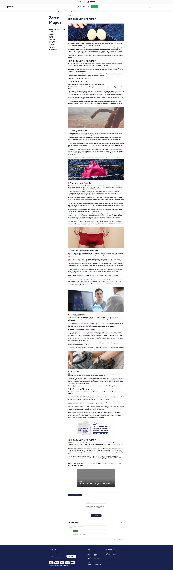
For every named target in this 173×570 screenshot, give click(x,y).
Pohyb (89, 555)
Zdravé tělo (96, 557)
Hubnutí (95, 554)
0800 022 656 (98, 564)
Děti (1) (51, 31)
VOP (113, 553)
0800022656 (92, 1)
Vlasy (95, 553)
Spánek (89, 557)
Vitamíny (96, 551)
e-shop (94, 6)
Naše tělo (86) (52, 38)
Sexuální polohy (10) (53, 41)
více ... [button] (110, 565)
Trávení (95, 555)
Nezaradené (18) (53, 49)
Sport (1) (51, 34)
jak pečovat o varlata (77, 494)
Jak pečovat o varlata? (76, 11)
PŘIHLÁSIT (71, 556)
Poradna (107, 551)
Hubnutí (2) (51, 47)
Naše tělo (66, 11)
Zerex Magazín (57, 11)
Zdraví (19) (51, 44)
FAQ (106, 555)
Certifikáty (108, 554)
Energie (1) (51, 46)
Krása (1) (51, 42)
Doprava (114, 551)
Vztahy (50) (52, 39)
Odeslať (96, 515)
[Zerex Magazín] (9, 6)
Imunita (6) (51, 36)
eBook (114, 557)
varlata (70, 494)
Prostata (89, 554)
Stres (89, 558)
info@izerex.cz (85, 1)
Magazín (107, 553)
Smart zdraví (97, 558)
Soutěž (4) (51, 33)
